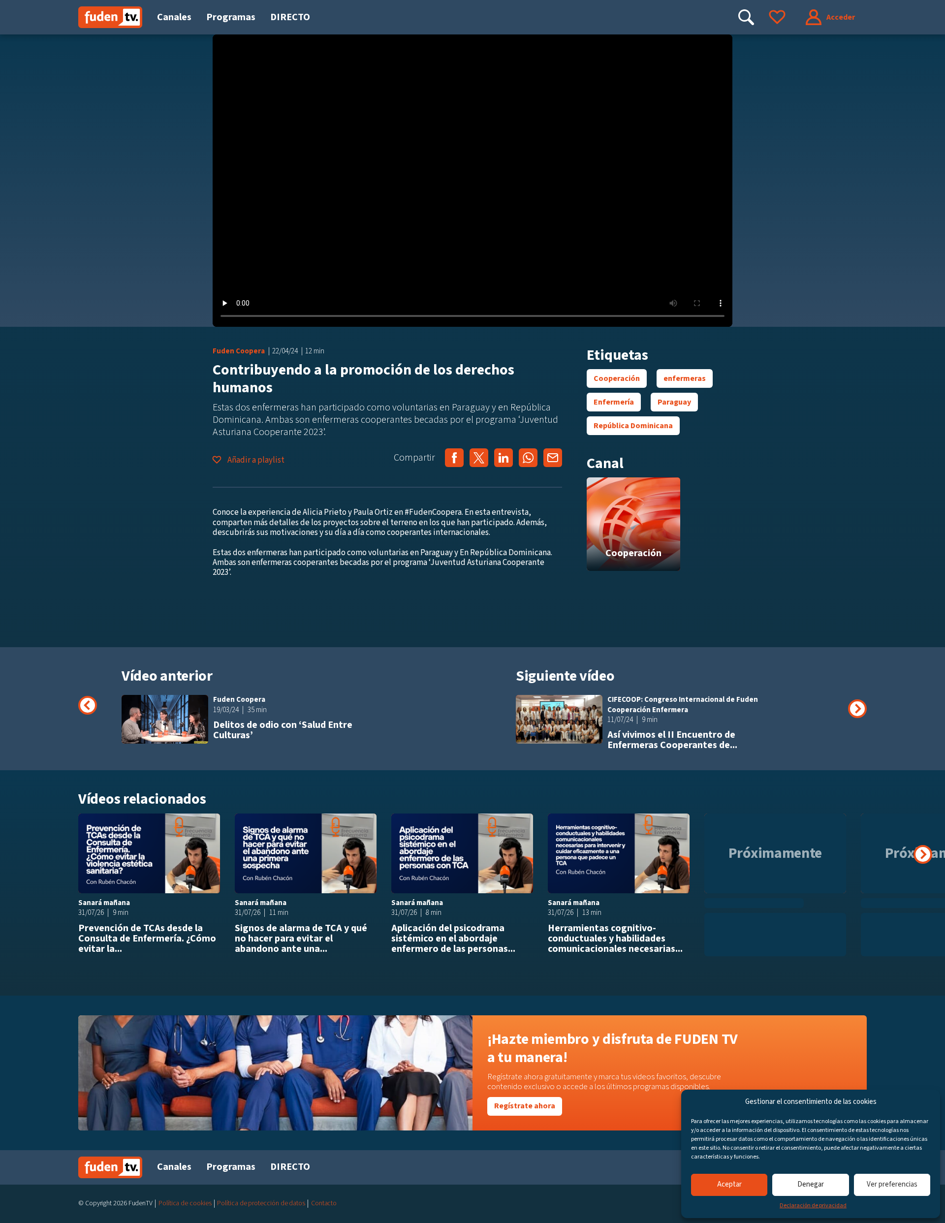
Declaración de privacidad (813, 1205)
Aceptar (729, 1184)
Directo (290, 17)
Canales (174, 17)
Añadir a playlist (255, 460)
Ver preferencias (892, 1184)
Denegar (810, 1184)
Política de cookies (184, 1203)
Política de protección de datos (261, 1203)
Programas (230, 17)
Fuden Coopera (239, 351)
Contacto (324, 1203)
